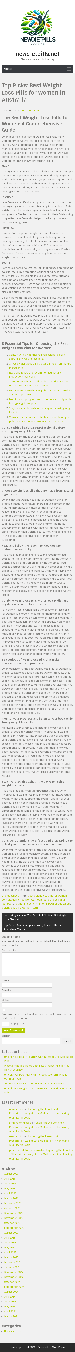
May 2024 (10, 1306)
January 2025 (12, 1267)
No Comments (31, 110)
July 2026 (9, 1178)
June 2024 (10, 1301)
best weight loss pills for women (47, 895)
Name (6, 980)
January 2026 (12, 1208)
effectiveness (26, 899)
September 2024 (14, 1286)
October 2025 (12, 1223)
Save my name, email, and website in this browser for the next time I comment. (37, 1016)
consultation (9, 899)
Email (6, 990)
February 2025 (12, 1262)
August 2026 (11, 1173)
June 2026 (10, 1183)
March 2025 (11, 1257)
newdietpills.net (37, 54)
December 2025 (13, 1213)
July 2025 (9, 1237)
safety (66, 903)
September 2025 (14, 1227)
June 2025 (10, 1242)
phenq (43, 903)
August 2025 (11, 1232)
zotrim (36, 907)
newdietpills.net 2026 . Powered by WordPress (37, 1347)
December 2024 (13, 1272)
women (26, 907)
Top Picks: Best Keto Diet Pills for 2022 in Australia (34, 1083)
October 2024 (12, 1282)
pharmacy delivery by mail (25, 1150)
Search (6, 1035)
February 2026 (12, 1203)
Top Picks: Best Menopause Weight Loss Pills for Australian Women (32, 927)
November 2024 (13, 1277)
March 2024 (11, 1316)
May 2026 (10, 1188)
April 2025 (10, 1252)
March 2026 (11, 1198)
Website (6, 1000)
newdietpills (16, 1109)
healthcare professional (50, 899)
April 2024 (10, 1311)
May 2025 (10, 1247)
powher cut (55, 903)
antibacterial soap (20, 1122)
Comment (9, 950)
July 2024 (9, 1296)
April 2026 (10, 1193)
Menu (8, 69)
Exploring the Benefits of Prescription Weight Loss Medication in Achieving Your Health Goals (39, 1113)
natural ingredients (26, 903)
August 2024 (11, 1291)
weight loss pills (11, 907)
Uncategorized (10, 895)
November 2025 (13, 1218)
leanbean (7, 903)
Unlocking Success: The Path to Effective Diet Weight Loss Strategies (35, 917)
